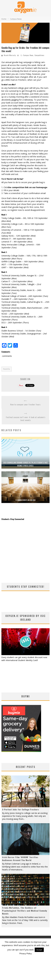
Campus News (28, 55)
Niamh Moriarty (10, 55)
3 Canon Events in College (25, 500)
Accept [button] (39, 949)
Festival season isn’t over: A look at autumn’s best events (25, 419)
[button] (25, 33)
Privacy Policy (25, 953)
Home (3, 19)
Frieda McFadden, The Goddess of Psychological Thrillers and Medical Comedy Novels (24, 910)
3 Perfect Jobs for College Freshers (20, 809)
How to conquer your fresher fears (25, 404)
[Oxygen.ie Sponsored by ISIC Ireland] (25, 654)
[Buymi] (21, 751)
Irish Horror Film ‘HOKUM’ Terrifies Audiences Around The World (20, 859)
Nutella (6, 369)
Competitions (39, 55)
